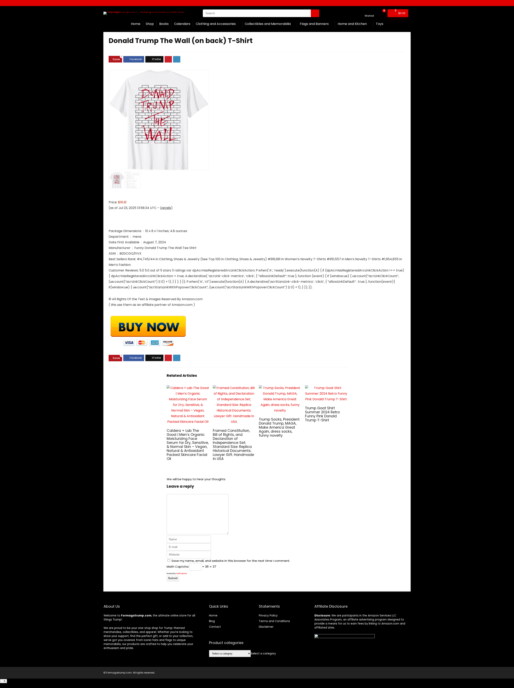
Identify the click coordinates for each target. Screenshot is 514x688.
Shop (150, 24)
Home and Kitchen (352, 24)
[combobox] (263, 653)
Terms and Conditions (274, 621)
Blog (212, 621)
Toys (379, 24)
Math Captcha (178, 566)
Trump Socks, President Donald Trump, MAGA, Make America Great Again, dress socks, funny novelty (279, 427)
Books (164, 24)
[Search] (315, 13)
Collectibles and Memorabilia (268, 24)
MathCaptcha (181, 573)
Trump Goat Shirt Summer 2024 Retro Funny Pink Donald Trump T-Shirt (322, 414)
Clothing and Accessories (216, 24)
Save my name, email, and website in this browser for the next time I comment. (230, 561)
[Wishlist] (369, 11)
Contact (215, 627)
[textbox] (263, 653)
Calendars (182, 24)
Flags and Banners (314, 24)
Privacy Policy (268, 615)
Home (135, 24)
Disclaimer (266, 627)
